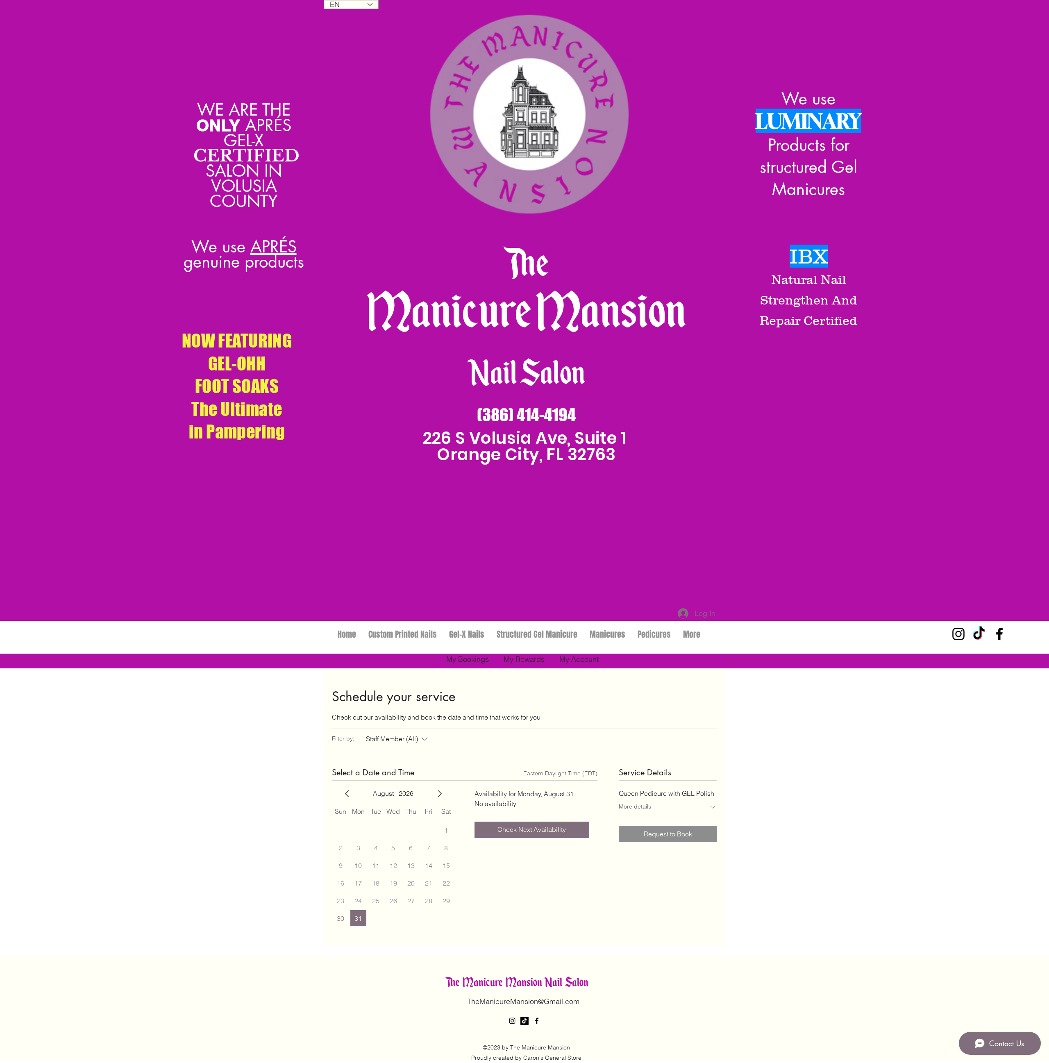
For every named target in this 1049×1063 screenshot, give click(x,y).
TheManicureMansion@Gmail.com (523, 1001)
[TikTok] (979, 634)
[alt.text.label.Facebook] (999, 634)
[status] (560, 773)
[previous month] (347, 794)
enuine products (248, 262)
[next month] (440, 794)
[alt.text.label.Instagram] (958, 634)
